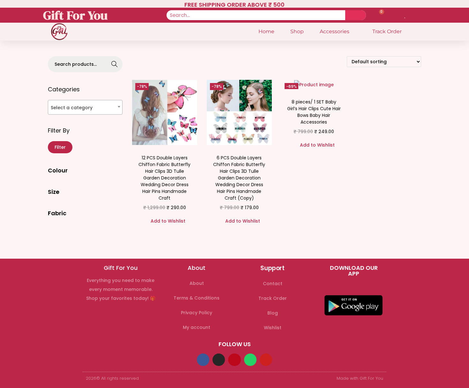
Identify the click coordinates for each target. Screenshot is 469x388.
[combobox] (85, 107)
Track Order (387, 31)
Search (114, 64)
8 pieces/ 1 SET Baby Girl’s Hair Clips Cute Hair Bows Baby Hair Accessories (314, 112)
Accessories (334, 31)
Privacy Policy (196, 312)
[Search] (355, 15)
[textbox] (85, 107)
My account (196, 327)
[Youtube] (266, 360)
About (197, 283)
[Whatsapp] (250, 360)
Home (266, 31)
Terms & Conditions (197, 298)
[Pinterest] (234, 360)
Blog (272, 313)
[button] (164, 221)
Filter (60, 147)
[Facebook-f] (203, 360)
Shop (297, 31)
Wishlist (272, 327)
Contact (272, 283)
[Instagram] (218, 360)
